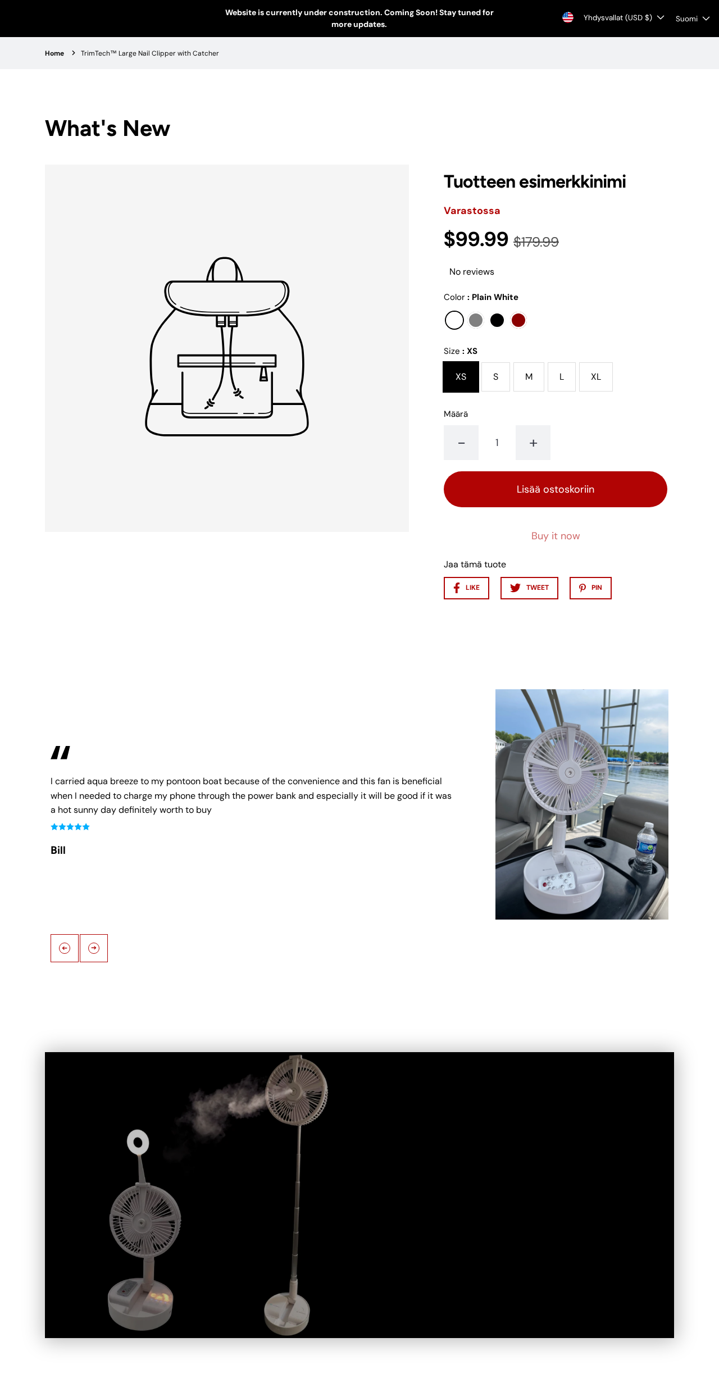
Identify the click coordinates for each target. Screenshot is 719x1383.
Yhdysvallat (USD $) (618, 17)
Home (54, 53)
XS (461, 377)
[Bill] (581, 806)
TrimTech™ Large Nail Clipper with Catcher (150, 53)
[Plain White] (454, 320)
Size (460, 351)
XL (596, 377)
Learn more (446, 1234)
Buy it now (555, 536)
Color (481, 297)
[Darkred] (518, 320)
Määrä (456, 414)
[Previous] (65, 948)
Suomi (687, 19)
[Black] (497, 320)
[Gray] (475, 320)
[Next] (94, 948)
